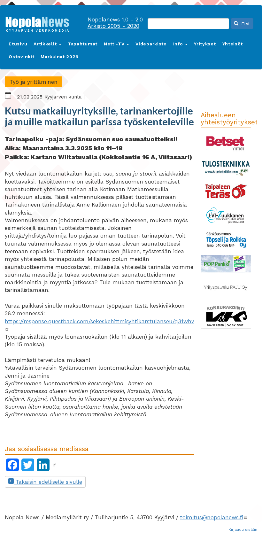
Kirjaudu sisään (242, 529)
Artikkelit (46, 43)
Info (179, 43)
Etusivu (18, 43)
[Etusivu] (39, 23)
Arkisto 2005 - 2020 (113, 26)
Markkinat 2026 (60, 56)
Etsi (244, 23)
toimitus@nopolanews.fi (211, 517)
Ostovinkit (21, 56)
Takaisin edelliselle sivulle (48, 482)
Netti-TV (115, 43)
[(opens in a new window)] (54, 465)
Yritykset (205, 43)
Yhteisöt (232, 43)
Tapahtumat (82, 43)
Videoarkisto (150, 43)
